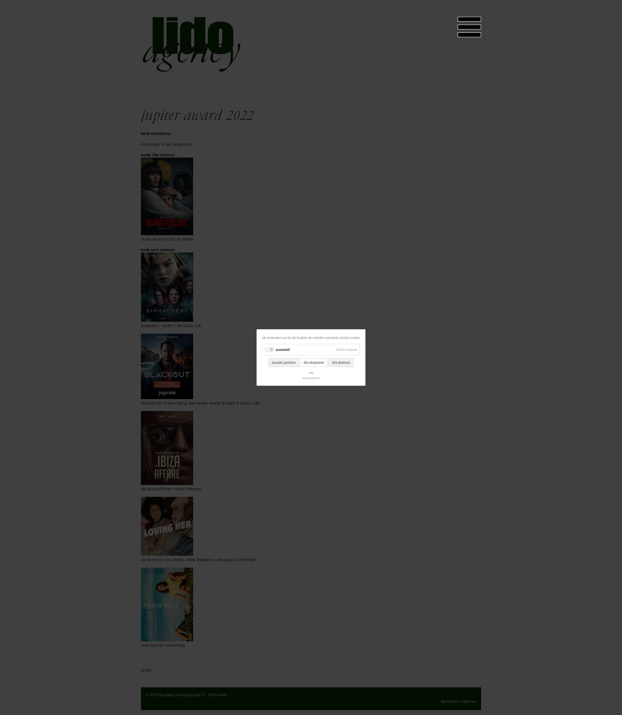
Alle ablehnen (341, 362)
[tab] (450, 27)
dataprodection (311, 378)
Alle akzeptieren (314, 362)
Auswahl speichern (284, 362)
